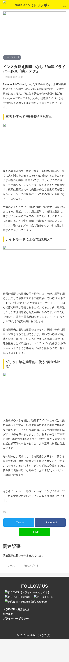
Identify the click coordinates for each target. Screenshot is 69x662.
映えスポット (13, 57)
